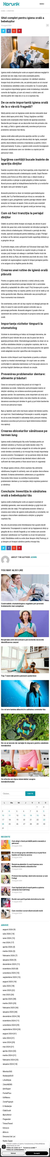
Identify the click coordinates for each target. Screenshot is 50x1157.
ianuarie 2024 (8, 1064)
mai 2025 (6, 995)
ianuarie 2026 (8, 960)
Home (3, 11)
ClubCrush (7, 1110)
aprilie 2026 (7, 947)
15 (37, 815)
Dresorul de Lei (9, 1136)
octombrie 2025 (9, 973)
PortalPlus (7, 1093)
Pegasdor (7, 1119)
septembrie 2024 (10, 1029)
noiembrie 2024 (9, 1021)
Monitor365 (7, 1071)
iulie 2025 (7, 986)
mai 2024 (6, 1047)
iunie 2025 (7, 990)
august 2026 (8, 929)
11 (10, 815)
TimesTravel (8, 1123)
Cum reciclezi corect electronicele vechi (27, 911)
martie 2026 (7, 951)
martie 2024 (7, 1055)
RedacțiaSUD (8, 1076)
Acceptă (37, 1153)
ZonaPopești (8, 1102)
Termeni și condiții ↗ (30, 1148)
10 (3, 815)
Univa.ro (6, 1128)
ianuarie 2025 (8, 1012)
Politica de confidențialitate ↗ (16, 1149)
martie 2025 (7, 1003)
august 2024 (8, 1034)
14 (31, 815)
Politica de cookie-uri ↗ (14, 1148)
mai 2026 (6, 942)
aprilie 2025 (7, 999)
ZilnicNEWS (7, 1084)
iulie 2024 (7, 1038)
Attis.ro (5, 1132)
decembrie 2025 (9, 964)
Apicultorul (7, 1115)
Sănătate (10, 11)
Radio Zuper (8, 1141)
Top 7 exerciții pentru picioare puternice (18, 676)
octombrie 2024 (9, 1025)
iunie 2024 (7, 1042)
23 (44, 820)
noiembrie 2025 (9, 969)
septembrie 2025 (10, 977)
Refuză (13, 1153)
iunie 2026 (7, 938)
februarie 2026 (9, 955)
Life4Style (7, 1080)
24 (3, 824)
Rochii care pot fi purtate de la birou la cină (28, 899)
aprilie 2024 (7, 1051)
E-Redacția (7, 1106)
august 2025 (8, 982)
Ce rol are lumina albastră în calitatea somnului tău (23, 709)
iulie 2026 (7, 934)
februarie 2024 (9, 1060)
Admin (34, 557)
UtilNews (6, 1097)
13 (24, 815)
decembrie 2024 (9, 1016)
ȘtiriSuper (7, 1089)
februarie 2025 (9, 1008)
